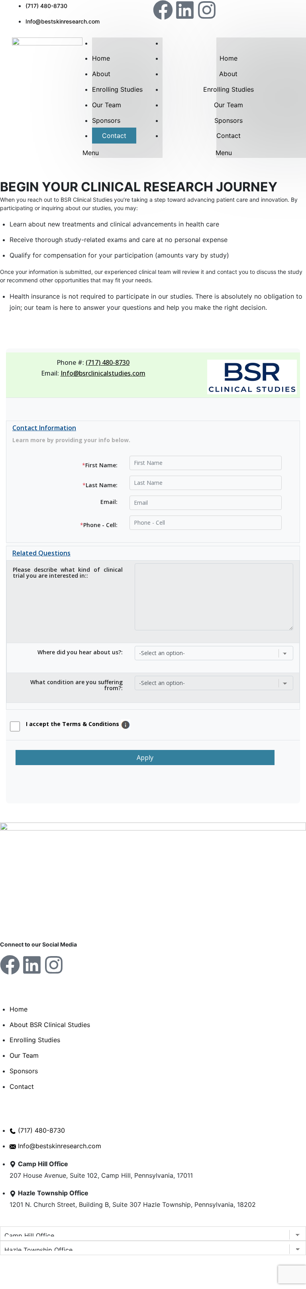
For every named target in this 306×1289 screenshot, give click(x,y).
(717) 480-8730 (107, 362)
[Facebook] (163, 10)
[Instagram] (207, 10)
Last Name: (100, 485)
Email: (109, 502)
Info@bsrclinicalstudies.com (103, 373)
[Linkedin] (185, 10)
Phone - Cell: (99, 525)
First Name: (100, 465)
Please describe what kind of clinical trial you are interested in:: (68, 573)
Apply (145, 757)
